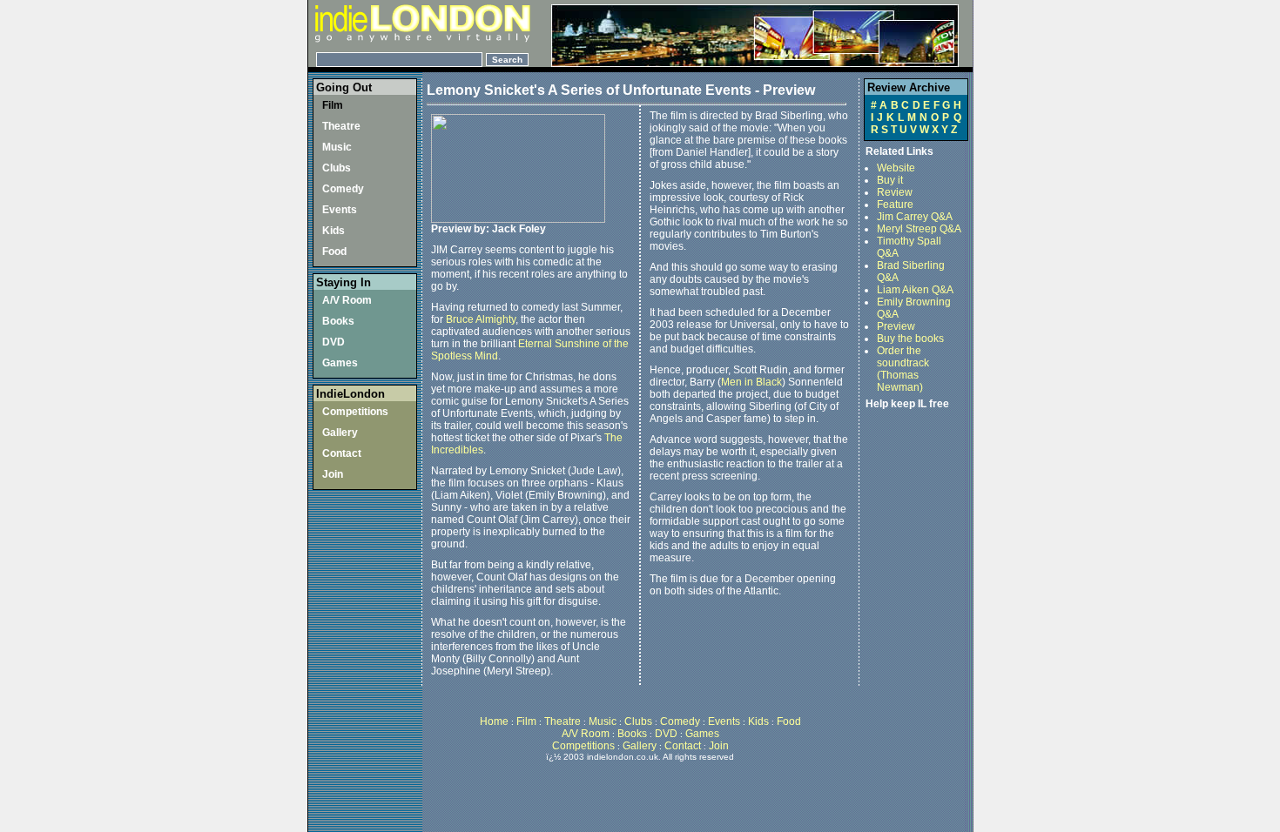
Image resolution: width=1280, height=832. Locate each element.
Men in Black (751, 382)
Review (895, 192)
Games (340, 363)
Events (339, 210)
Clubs (336, 168)
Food (334, 251)
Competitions (355, 412)
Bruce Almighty (480, 319)
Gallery (340, 432)
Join (332, 474)
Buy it (890, 180)
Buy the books (910, 338)
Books (338, 321)
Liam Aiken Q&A (915, 290)
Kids (333, 231)
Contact (341, 453)
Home (495, 721)
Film (332, 105)
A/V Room (347, 300)
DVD (333, 342)
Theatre (341, 126)
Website (896, 168)
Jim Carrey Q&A (915, 217)
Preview (896, 326)
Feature (895, 204)
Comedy (343, 189)
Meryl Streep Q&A (919, 229)
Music (337, 147)
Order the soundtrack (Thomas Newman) (903, 369)
